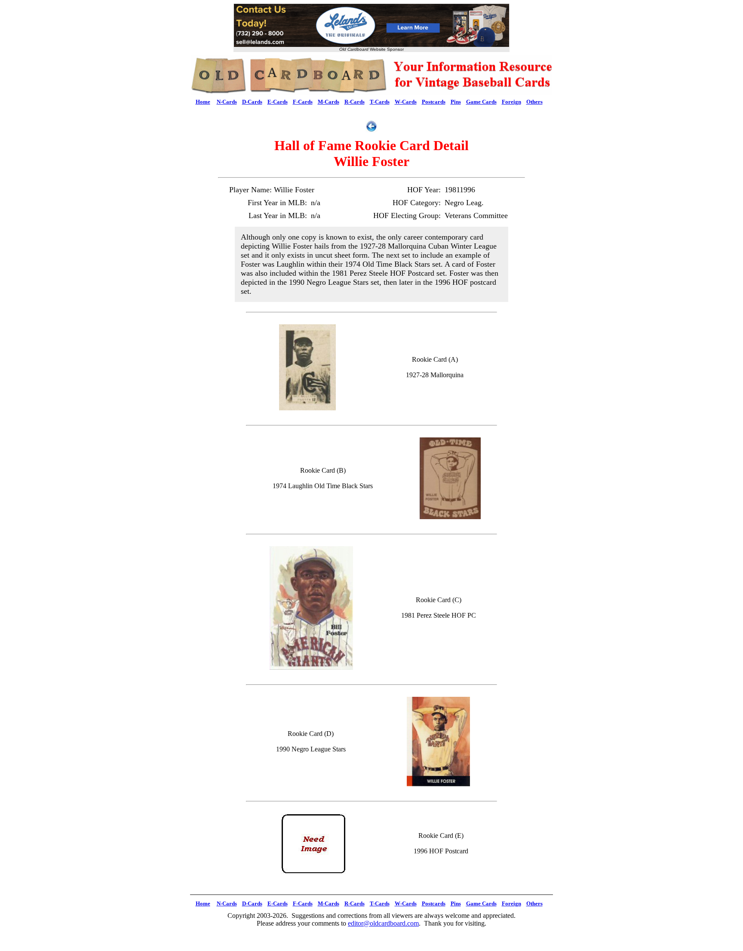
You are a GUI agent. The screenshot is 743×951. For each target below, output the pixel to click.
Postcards (433, 101)
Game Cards (481, 101)
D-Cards (252, 101)
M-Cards (328, 101)
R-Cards (354, 101)
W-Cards (406, 101)
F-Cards (303, 101)
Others (534, 101)
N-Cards (227, 101)
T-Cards (380, 101)
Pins (456, 101)
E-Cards (277, 101)
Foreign (511, 101)
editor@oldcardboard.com (383, 923)
